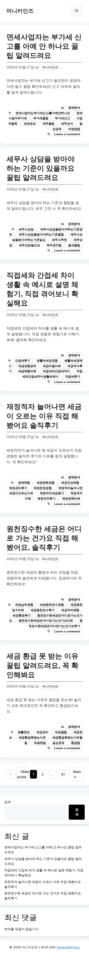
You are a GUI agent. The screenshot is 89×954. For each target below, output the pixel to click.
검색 (7, 802)
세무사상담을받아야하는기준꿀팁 (41, 234)
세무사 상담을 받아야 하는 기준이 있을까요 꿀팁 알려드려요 (40, 168)
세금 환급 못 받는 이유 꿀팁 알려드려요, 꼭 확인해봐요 (42, 665)
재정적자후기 (46, 498)
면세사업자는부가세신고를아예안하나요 (43, 113)
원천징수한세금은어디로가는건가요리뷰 (46, 620)
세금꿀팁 (61, 732)
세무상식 (67, 123)
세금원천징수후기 (42, 610)
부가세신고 (62, 118)
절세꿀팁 (74, 245)
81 (64, 774)
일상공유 (58, 743)
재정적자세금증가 (52, 493)
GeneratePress (68, 947)
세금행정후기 (22, 615)
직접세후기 (72, 376)
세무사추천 (59, 240)
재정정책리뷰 (71, 498)
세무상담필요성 (29, 245)
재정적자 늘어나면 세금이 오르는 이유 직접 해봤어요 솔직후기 (44, 416)
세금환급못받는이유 (32, 737)
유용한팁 (40, 743)
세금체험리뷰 (27, 371)
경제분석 (74, 107)
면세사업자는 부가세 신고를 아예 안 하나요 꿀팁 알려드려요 (44, 46)
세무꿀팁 (48, 123)
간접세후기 (22, 360)
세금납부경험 (24, 604)
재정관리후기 (18, 488)
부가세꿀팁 (40, 118)
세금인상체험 (70, 482)
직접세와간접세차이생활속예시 (52, 374)
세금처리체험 (70, 610)
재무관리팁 (54, 245)
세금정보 (30, 123)
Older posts (23, 774)
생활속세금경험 (47, 360)
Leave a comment (67, 134)
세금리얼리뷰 (52, 366)
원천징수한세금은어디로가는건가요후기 (56, 623)
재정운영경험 (43, 488)
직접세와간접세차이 (56, 371)
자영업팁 (74, 129)
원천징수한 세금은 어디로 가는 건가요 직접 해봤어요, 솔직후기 (44, 538)
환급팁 (75, 743)
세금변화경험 (46, 482)
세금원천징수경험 (52, 604)
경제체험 (24, 482)
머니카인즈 (19, 11)
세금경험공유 (27, 366)
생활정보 (24, 732)
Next (77, 774)
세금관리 (42, 732)
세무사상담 (26, 229)
